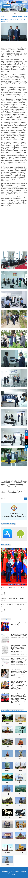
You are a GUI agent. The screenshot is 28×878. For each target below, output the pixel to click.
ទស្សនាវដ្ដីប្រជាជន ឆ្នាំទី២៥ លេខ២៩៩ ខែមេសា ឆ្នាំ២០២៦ (12, 604)
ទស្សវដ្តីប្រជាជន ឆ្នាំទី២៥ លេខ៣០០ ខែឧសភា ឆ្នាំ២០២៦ (12, 599)
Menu (15, 13)
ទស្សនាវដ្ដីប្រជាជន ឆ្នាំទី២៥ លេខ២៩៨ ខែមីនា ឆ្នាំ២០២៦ (12, 610)
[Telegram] (26, 434)
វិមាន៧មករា (6, 5)
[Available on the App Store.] (7, 534)
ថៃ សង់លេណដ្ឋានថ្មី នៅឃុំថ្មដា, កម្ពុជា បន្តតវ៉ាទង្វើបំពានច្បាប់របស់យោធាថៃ (19, 635)
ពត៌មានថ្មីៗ (4, 472)
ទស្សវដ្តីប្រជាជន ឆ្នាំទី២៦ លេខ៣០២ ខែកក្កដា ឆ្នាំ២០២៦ (12, 587)
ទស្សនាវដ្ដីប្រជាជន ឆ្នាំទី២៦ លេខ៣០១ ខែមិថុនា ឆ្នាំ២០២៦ (13, 593)
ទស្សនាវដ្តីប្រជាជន (5, 545)
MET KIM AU (17, 45)
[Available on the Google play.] (20, 534)
